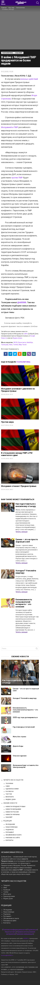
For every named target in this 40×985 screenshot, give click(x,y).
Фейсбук (30, 342)
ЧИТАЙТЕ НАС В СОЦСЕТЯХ (13, 780)
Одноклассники (9, 896)
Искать (36, 649)
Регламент (7, 916)
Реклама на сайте (9, 921)
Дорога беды (18, 746)
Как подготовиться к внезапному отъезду (26, 505)
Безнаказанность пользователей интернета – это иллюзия (24, 603)
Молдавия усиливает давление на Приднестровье (18, 389)
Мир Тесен (23, 344)
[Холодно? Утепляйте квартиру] (7, 574)
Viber (10, 344)
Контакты (6, 923)
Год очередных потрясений (24, 727)
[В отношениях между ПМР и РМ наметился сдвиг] (20, 439)
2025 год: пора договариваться (25, 717)
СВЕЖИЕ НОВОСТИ (10, 803)
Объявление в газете (11, 918)
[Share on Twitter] (15, 354)
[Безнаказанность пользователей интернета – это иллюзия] (7, 603)
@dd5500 (21, 302)
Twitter (15, 344)
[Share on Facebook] (6, 354)
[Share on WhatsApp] (24, 354)
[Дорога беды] (6, 749)
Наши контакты (10, 932)
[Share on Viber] (29, 354)
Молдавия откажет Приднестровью (18, 486)
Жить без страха (19, 736)
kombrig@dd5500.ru (7, 955)
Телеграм (4, 344)
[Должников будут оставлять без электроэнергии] (6, 768)
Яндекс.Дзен (17, 338)
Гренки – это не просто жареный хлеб (27, 540)
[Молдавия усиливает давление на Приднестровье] (20, 375)
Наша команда (8, 912)
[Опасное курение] (6, 758)
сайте (26, 334)
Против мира (7, 421)
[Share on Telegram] (10, 354)
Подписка (6, 914)
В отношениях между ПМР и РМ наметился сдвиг (16, 454)
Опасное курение (19, 756)
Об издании (7, 910)
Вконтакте (22, 342)
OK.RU (15, 342)
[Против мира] (20, 409)
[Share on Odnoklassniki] (20, 354)
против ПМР (17, 177)
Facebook (6, 890)
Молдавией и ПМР (9, 127)
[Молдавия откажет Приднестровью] (20, 473)
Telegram (6, 885)
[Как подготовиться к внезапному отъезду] (7, 507)
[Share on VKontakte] (34, 354)
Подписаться (32, 929)
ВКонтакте (7, 894)
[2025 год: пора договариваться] (6, 720)
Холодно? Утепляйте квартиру (26, 571)
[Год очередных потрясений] (6, 729)
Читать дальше (21, 532)
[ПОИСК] (37, 3)
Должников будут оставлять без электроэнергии (25, 766)
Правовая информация (24, 934)
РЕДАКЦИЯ (7, 821)
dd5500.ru (26, 938)
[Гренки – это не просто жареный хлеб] (7, 542)
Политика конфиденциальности (14, 929)
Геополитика (23, 362)
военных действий (29, 79)
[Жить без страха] (6, 739)
